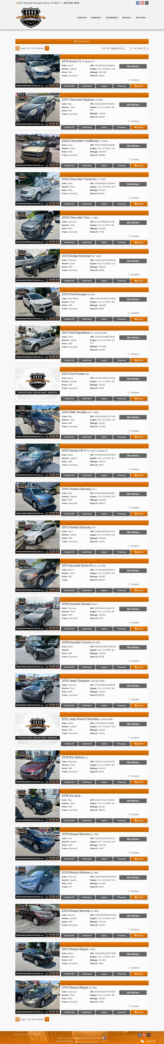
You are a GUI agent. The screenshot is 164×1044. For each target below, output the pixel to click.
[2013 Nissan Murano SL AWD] (37, 882)
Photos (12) (69, 166)
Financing (122, 86)
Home (15, 1034)
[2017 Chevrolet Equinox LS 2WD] (37, 109)
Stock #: (94, 75)
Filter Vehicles (83, 41)
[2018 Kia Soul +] (37, 805)
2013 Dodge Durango (81, 256)
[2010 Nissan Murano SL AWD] (37, 843)
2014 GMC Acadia (80, 412)
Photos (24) (69, 360)
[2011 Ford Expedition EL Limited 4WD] (37, 342)
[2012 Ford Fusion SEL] (37, 383)
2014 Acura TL (78, 61)
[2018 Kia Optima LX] (37, 767)
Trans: (65, 75)
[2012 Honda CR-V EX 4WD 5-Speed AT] (37, 460)
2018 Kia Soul (72, 795)
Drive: (64, 72)
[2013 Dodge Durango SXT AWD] (37, 265)
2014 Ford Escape (78, 294)
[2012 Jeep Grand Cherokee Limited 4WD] (37, 728)
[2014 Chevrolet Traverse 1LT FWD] (37, 188)
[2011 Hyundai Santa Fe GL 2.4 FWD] (37, 575)
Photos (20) (69, 86)
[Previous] (17, 48)
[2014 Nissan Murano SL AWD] (37, 920)
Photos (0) (69, 399)
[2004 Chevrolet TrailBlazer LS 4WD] (37, 150)
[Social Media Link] (146, 3)
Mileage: (94, 72)
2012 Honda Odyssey (79, 527)
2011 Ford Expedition (84, 332)
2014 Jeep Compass (83, 680)
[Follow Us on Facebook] (138, 3)
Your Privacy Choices (95, 1038)
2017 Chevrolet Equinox (82, 99)
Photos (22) (69, 667)
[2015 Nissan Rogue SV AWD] (37, 997)
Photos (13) (69, 552)
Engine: (93, 69)
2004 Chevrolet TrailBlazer (85, 141)
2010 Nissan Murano (80, 834)
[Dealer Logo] (30, 17)
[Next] (47, 48)
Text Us (140, 86)
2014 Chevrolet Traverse (83, 179)
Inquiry (104, 86)
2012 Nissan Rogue (79, 949)
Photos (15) (69, 127)
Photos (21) (69, 204)
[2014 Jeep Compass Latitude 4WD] (37, 690)
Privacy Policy (36, 1034)
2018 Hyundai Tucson (81, 642)
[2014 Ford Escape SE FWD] (37, 304)
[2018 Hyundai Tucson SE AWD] (37, 652)
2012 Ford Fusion (76, 374)
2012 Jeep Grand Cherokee (87, 719)
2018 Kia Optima (75, 757)
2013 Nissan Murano (80, 872)
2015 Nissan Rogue (79, 987)
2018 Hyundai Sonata (79, 604)
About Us (20, 1034)
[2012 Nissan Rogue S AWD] (37, 958)
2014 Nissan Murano (80, 911)
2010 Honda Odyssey (79, 489)
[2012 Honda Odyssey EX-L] (37, 537)
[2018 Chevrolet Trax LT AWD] (37, 227)
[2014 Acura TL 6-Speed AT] (37, 71)
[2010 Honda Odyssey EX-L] (37, 498)
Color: (64, 65)
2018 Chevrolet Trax (80, 217)
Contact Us (27, 1034)
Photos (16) (69, 281)
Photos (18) (69, 514)
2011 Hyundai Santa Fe (84, 565)
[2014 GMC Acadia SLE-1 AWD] (37, 421)
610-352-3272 (71, 3)
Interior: (65, 69)
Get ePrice (133, 66)
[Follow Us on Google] (142, 3)
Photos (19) (69, 319)
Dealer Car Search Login (65, 1038)
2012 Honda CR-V (85, 450)
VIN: (92, 65)
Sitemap (85, 1038)
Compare (135, 80)
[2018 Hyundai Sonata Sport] (37, 613)
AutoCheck (86, 86)
